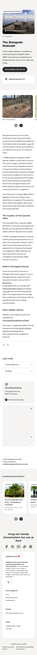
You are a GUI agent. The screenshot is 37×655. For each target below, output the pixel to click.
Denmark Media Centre (14, 613)
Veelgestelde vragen (13, 626)
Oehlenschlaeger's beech (12, 289)
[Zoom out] (31, 442)
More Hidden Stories (13, 69)
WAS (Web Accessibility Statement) (24, 648)
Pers (7, 595)
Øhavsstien (7, 283)
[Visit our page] (12, 546)
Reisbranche (10, 600)
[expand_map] (31, 408)
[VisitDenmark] (13, 556)
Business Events (12, 597)
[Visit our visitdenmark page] (18, 546)
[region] (18, 425)
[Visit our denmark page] (6, 546)
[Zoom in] (31, 437)
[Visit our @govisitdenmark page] (24, 546)
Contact (9, 629)
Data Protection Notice (8, 648)
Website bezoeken (16, 79)
